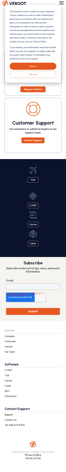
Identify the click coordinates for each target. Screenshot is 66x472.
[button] (61, 2)
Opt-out (33, 74)
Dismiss (33, 66)
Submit (33, 311)
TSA (7, 375)
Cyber (8, 385)
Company (10, 336)
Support (9, 414)
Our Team (10, 351)
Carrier (8, 380)
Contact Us (11, 419)
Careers (9, 346)
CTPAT (9, 370)
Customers (10, 341)
